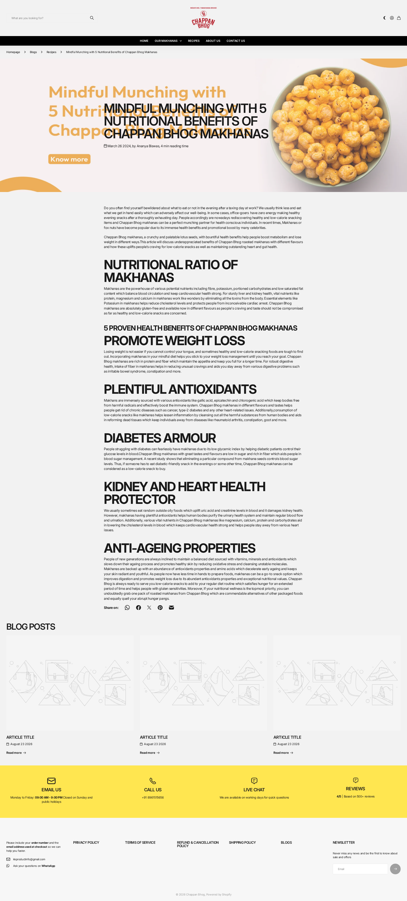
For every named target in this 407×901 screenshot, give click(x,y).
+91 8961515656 (153, 797)
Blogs (33, 52)
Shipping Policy (242, 842)
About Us (213, 40)
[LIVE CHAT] (254, 781)
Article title (20, 737)
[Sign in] (392, 18)
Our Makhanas (166, 40)
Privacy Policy (86, 842)
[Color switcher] (385, 18)
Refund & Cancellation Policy (198, 844)
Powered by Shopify (218, 894)
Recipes (193, 40)
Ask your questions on (34, 865)
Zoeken (92, 18)
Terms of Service (140, 842)
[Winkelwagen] (399, 18)
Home (144, 40)
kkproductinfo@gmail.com (29, 859)
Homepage (13, 52)
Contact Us (236, 40)
